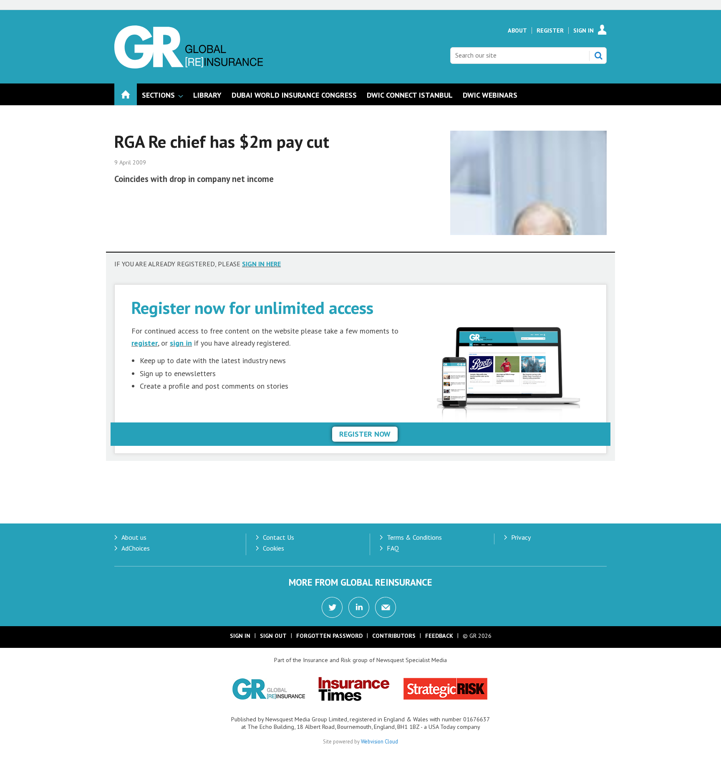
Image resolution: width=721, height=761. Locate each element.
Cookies (273, 548)
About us (133, 537)
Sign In (583, 30)
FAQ (393, 548)
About (517, 30)
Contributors (394, 636)
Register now (365, 434)
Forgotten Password (329, 636)
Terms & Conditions (414, 537)
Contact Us (278, 537)
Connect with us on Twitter (332, 607)
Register (550, 30)
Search (598, 55)
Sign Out (273, 636)
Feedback (439, 636)
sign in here (261, 264)
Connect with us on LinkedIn (359, 607)
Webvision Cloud (379, 741)
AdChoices (135, 548)
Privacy (521, 537)
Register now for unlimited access (252, 307)
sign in (181, 343)
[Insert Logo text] (188, 66)
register (144, 343)
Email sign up (385, 607)
